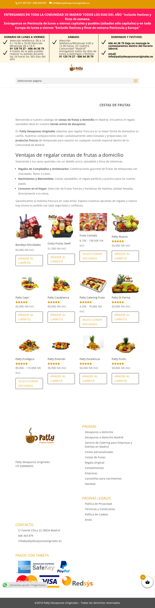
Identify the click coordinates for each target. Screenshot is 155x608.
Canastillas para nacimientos (103, 478)
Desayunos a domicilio (99, 432)
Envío (88, 519)
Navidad (90, 484)
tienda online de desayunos (67, 124)
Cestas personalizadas (99, 452)
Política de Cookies (96, 514)
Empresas (91, 473)
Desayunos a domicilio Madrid (104, 437)
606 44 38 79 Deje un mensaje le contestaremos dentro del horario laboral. (130, 45)
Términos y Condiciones (100, 509)
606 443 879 (39, 3)
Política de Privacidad (98, 504)
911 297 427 (24, 3)
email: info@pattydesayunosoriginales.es (130, 55)
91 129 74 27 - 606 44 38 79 (27, 48)
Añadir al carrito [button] (26, 261)
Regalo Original (94, 462)
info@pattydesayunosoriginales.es (40, 541)
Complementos (94, 468)
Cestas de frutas (95, 457)
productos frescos (27, 140)
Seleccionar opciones (92, 256)
